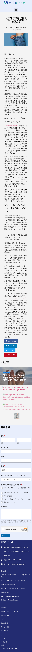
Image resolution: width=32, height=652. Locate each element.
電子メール (5, 447)
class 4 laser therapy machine (10, 596)
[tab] (16, 388)
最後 (18, 443)
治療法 (3, 607)
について (4, 642)
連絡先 (3, 645)
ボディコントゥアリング (17, 298)
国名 (3, 466)
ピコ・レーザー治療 (6, 372)
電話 (2, 456)
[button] (16, 10)
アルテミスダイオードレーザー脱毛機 (16, 493)
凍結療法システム (9, 502)
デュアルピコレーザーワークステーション (17, 499)
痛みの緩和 (4, 631)
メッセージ (4, 506)
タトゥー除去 (5, 627)
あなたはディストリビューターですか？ (14, 475)
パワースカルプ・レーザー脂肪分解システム (17, 488)
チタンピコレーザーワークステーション (13, 588)
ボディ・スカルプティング (9, 611)
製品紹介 (4, 571)
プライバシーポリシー (9, 648)
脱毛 (2, 619)
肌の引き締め (5, 615)
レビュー (4, 635)
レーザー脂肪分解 (10, 126)
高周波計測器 (8, 496)
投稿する (5, 535)
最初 (2, 443)
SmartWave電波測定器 (8, 584)
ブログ (3, 638)
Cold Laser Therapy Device (9, 600)
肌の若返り (4, 623)
